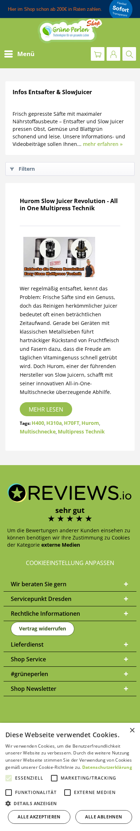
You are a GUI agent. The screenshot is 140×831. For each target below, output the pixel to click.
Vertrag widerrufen (42, 628)
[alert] (70, 777)
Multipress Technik (81, 431)
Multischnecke (38, 431)
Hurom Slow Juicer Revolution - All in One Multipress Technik (69, 204)
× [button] (132, 730)
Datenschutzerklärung (107, 767)
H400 (38, 422)
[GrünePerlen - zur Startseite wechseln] (70, 30)
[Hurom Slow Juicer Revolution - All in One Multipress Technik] (70, 257)
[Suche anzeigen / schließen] (129, 54)
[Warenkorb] (97, 54)
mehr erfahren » (103, 144)
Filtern (27, 168)
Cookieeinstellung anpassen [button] (70, 563)
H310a (54, 422)
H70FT (71, 422)
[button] (70, 803)
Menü (25, 54)
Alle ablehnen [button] (103, 817)
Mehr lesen (46, 409)
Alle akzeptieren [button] (39, 817)
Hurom (90, 422)
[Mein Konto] (113, 54)
